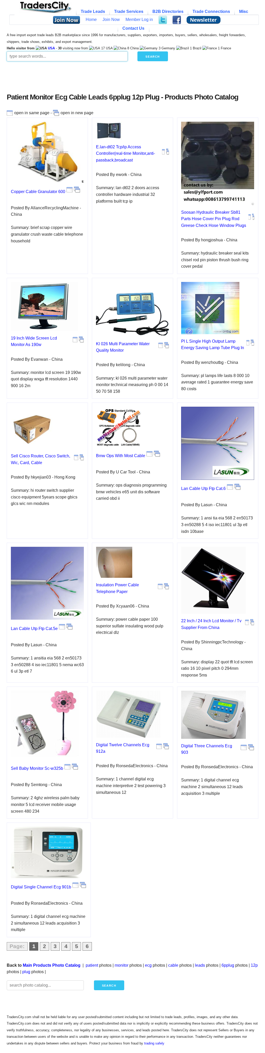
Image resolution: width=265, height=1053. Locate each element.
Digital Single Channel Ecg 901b (41, 887)
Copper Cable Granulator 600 (38, 191)
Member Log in (139, 19)
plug (26, 972)
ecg (148, 965)
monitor (121, 965)
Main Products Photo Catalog (51, 965)
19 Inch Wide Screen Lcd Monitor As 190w (34, 341)
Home (91, 19)
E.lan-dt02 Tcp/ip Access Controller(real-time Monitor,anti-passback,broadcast (125, 153)
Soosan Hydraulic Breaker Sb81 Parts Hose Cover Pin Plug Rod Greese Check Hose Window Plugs (213, 219)
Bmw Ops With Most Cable (120, 456)
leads (200, 965)
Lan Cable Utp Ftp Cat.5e (34, 628)
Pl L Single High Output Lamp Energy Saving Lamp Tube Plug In (212, 344)
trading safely (154, 1043)
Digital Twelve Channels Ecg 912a (122, 748)
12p (254, 965)
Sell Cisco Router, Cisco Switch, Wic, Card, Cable (40, 459)
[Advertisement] (132, 79)
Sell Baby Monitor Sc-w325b (37, 768)
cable (173, 965)
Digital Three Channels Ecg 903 (206, 749)
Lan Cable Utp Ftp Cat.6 (203, 488)
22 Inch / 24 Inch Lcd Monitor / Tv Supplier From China (211, 624)
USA (51, 48)
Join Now (111, 19)
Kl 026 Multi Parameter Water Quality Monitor (123, 347)
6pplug (228, 965)
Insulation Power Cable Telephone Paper (117, 588)
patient (92, 965)
